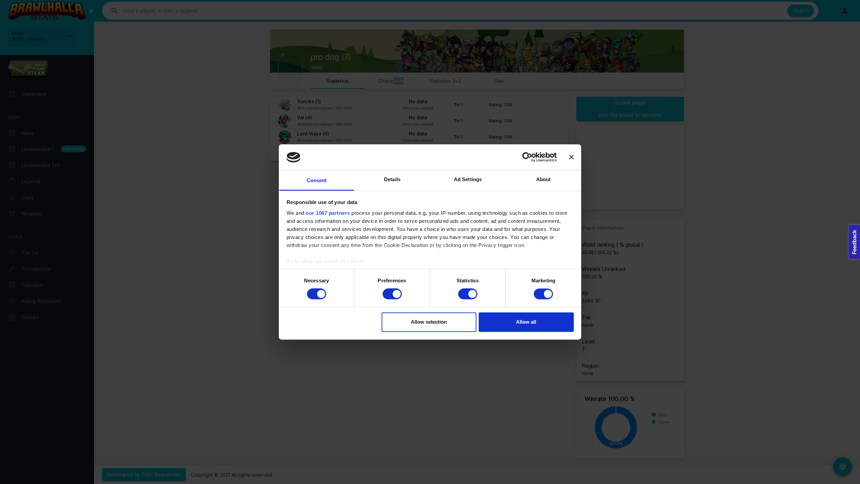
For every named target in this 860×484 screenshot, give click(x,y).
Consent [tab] (317, 180)
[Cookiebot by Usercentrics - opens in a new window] (527, 157)
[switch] (392, 294)
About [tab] (543, 179)
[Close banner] (571, 157)
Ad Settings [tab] (468, 179)
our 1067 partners (328, 213)
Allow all (526, 322)
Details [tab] (392, 179)
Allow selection (429, 322)
